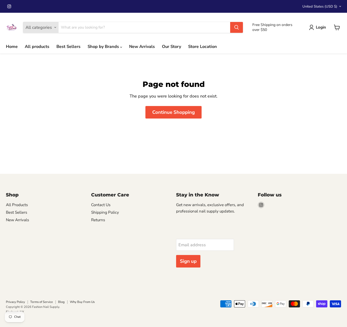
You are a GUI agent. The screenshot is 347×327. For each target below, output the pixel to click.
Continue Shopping (173, 112)
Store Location (202, 46)
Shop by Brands (104, 46)
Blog (61, 302)
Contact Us (100, 205)
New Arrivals (142, 46)
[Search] (236, 27)
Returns (98, 220)
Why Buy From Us (82, 302)
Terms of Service (41, 302)
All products (37, 46)
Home (12, 46)
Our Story (171, 46)
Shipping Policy (105, 212)
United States (319, 6)
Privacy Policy (15, 302)
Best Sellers (68, 46)
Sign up (188, 261)
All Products (17, 205)
